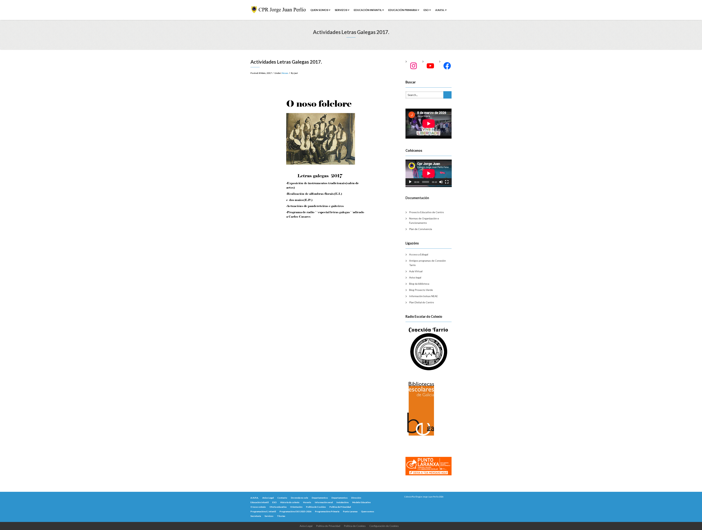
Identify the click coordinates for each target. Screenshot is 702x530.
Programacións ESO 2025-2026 (295, 511)
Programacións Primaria (327, 511)
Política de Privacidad (340, 507)
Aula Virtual (415, 271)
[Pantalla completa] (447, 182)
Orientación (296, 507)
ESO (426, 10)
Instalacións (342, 502)
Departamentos (320, 497)
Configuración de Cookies (384, 525)
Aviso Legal (268, 497)
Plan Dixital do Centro (421, 302)
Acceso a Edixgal (418, 254)
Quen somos (319, 10)
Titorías (281, 516)
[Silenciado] (441, 182)
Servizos (341, 10)
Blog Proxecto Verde (421, 289)
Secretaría (255, 516)
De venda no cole (299, 497)
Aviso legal (415, 277)
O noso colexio (258, 507)
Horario (307, 502)
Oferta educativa (277, 507)
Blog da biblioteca (419, 283)
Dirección (356, 497)
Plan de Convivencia (420, 229)
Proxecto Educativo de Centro (426, 212)
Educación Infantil (368, 10)
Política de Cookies (316, 507)
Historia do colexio (289, 502)
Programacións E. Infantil (263, 511)
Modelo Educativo (361, 502)
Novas (285, 73)
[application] (428, 173)
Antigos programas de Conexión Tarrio (427, 263)
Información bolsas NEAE (423, 296)
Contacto (282, 497)
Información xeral (324, 502)
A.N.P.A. (440, 10)
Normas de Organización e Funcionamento (424, 220)
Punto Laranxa (350, 511)
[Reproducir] (410, 182)
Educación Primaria (403, 10)
